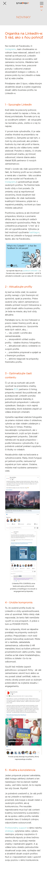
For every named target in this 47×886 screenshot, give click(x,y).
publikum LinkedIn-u (31, 270)
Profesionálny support (16, 828)
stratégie (9, 831)
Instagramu (10, 49)
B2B (16, 389)
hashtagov (34, 232)
